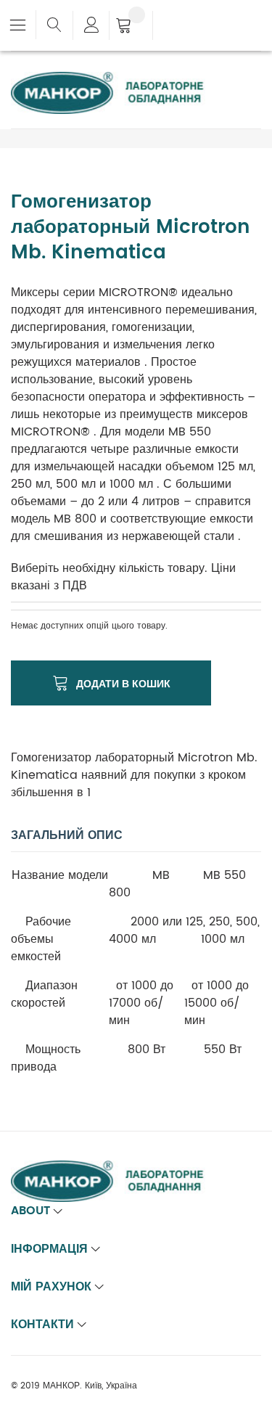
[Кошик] (131, 27)
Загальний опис (67, 835)
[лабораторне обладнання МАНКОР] (119, 80)
